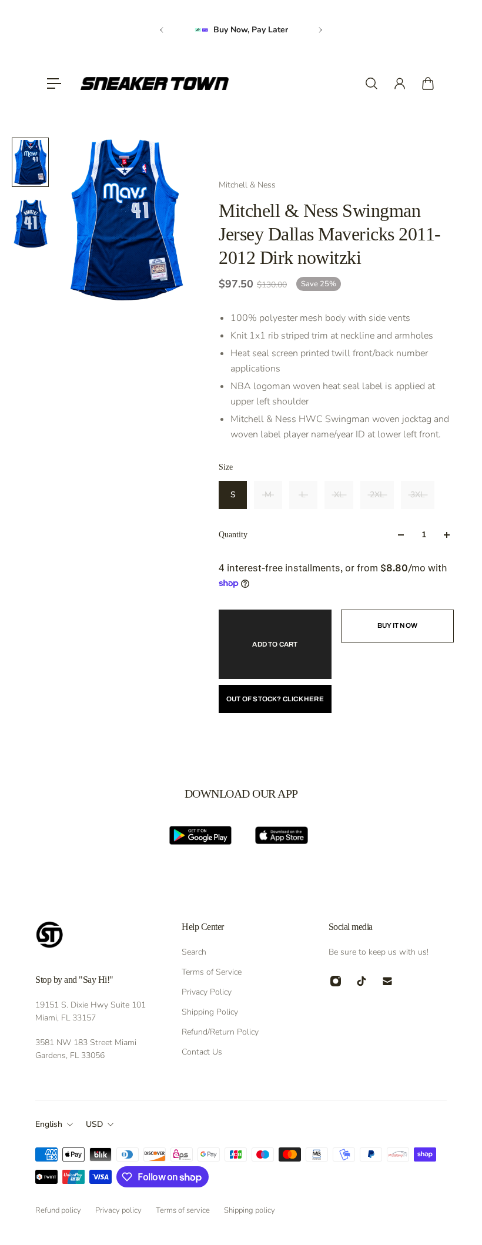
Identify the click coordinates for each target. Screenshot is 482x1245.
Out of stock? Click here (275, 698)
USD (94, 1124)
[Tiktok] (361, 981)
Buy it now (397, 625)
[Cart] (428, 83)
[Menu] (54, 83)
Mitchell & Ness (247, 184)
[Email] (387, 981)
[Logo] (155, 83)
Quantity (233, 534)
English (48, 1124)
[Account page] (400, 83)
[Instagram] (336, 981)
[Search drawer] (371, 83)
